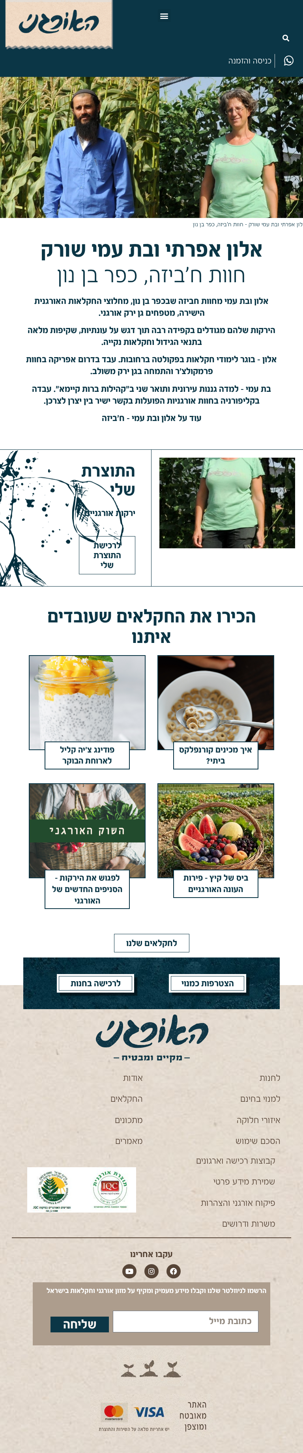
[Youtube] (129, 1271)
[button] (164, 15)
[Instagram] (151, 1271)
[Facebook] (173, 1271)
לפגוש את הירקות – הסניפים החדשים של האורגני (87, 889)
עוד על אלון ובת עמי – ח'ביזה (152, 418)
